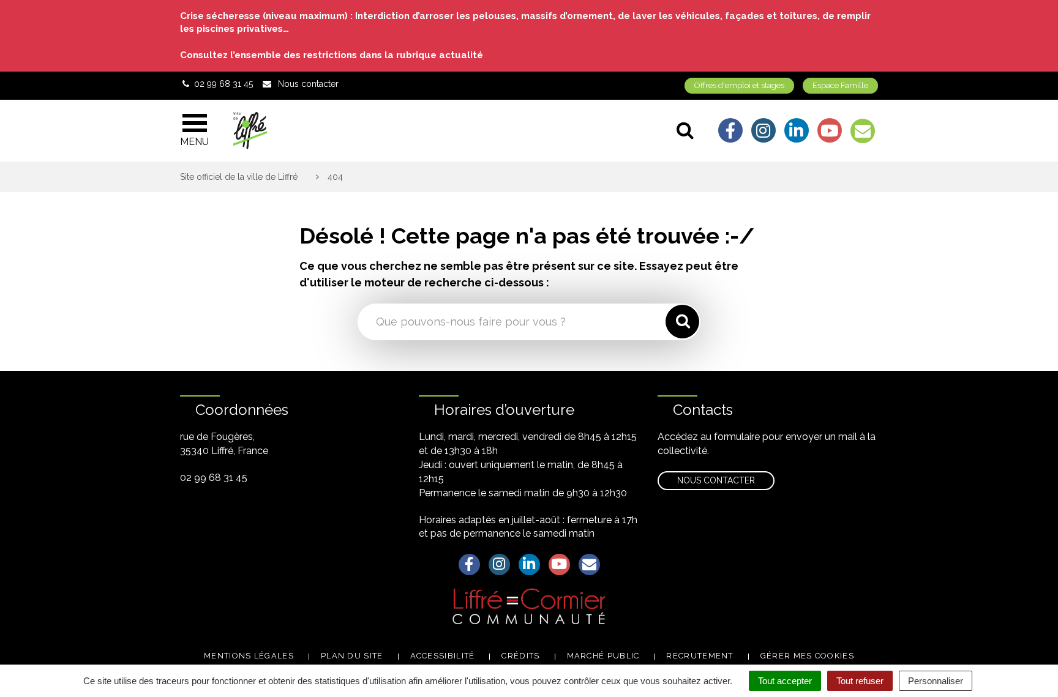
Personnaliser (935, 681)
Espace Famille (840, 85)
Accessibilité (442, 655)
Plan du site (352, 655)
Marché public (603, 655)
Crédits (520, 655)
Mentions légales (249, 655)
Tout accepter (785, 681)
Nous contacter (716, 480)
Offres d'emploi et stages (739, 85)
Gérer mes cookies (807, 655)
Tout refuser (860, 681)
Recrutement (699, 655)
